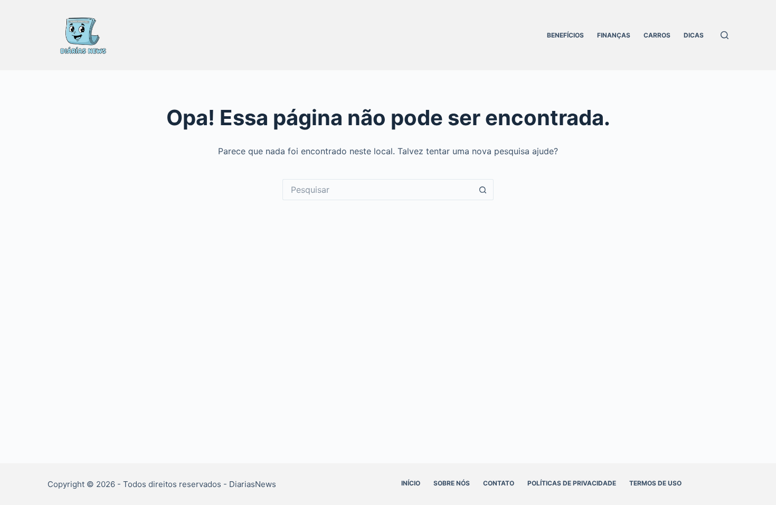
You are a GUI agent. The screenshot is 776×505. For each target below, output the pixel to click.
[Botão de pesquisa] (483, 189)
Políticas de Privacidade (571, 483)
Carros (656, 35)
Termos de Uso (655, 483)
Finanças (613, 35)
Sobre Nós (451, 483)
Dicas (694, 35)
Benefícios (565, 35)
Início (410, 483)
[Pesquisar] (724, 35)
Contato (498, 483)
